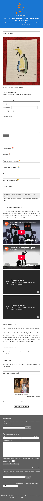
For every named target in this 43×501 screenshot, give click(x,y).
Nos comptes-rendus (10, 161)
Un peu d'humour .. (10, 180)
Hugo (2, 497)
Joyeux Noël (8, 33)
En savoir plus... (29, 341)
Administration (23, 497)
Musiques (6, 174)
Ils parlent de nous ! (10, 167)
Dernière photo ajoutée (11, 373)
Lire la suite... (9, 354)
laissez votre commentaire (23, 94)
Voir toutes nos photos (33, 396)
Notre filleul (7, 148)
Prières (5, 154)
